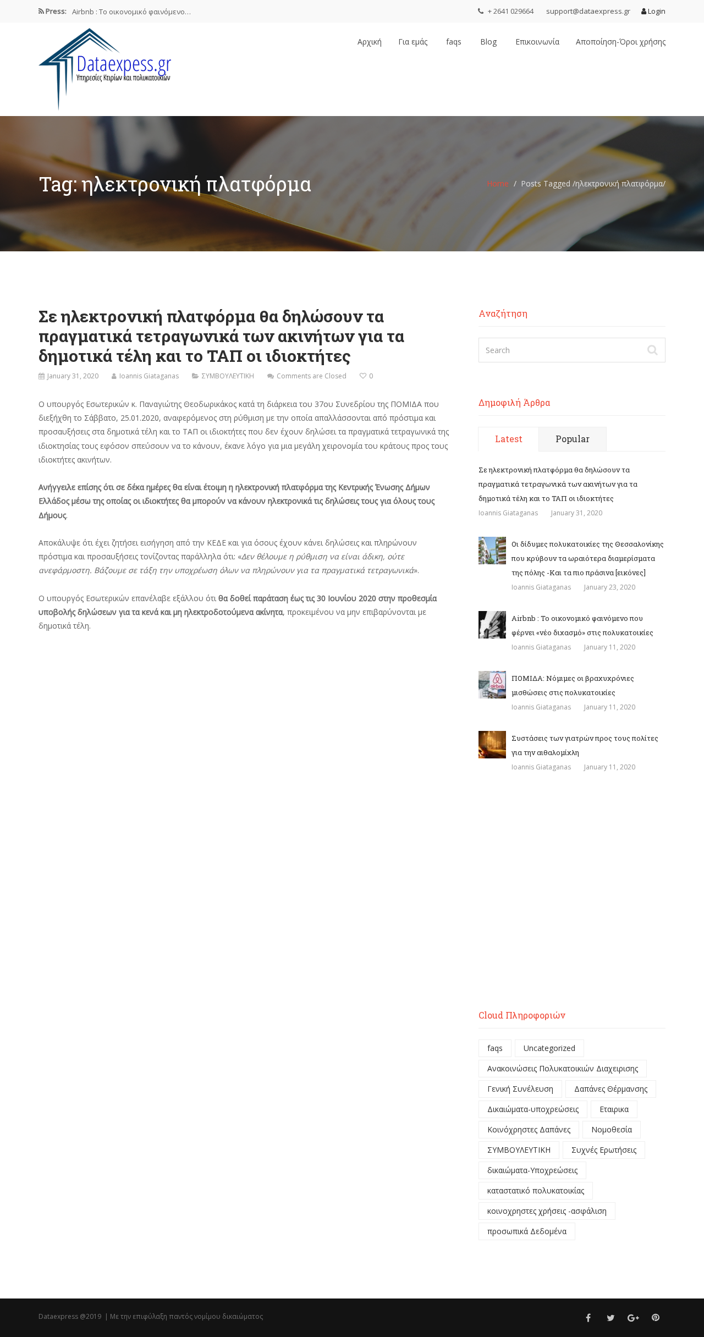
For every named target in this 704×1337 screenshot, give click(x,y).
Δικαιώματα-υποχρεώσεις (533, 1109)
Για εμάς (412, 41)
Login (656, 11)
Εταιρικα (614, 1109)
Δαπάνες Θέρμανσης (610, 1088)
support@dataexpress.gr (588, 11)
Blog (487, 41)
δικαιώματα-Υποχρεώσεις (532, 1170)
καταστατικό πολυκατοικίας (535, 1190)
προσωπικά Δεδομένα (526, 1231)
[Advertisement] (572, 898)
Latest (508, 438)
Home (498, 183)
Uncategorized (549, 1048)
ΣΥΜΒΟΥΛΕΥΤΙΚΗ (228, 376)
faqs (452, 41)
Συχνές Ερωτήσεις (603, 1150)
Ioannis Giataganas (149, 376)
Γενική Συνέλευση (520, 1088)
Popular (573, 438)
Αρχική (370, 41)
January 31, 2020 (72, 376)
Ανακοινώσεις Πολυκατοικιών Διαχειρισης (562, 1068)
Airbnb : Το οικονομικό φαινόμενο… (131, 11)
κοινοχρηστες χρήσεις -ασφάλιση (547, 1211)
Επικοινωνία (536, 41)
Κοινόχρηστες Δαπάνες (528, 1129)
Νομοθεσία (611, 1129)
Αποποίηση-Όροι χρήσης (621, 41)
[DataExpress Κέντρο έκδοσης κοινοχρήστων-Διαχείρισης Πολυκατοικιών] (107, 66)
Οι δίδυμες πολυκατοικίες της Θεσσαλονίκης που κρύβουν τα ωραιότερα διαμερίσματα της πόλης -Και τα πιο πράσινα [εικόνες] (588, 558)
